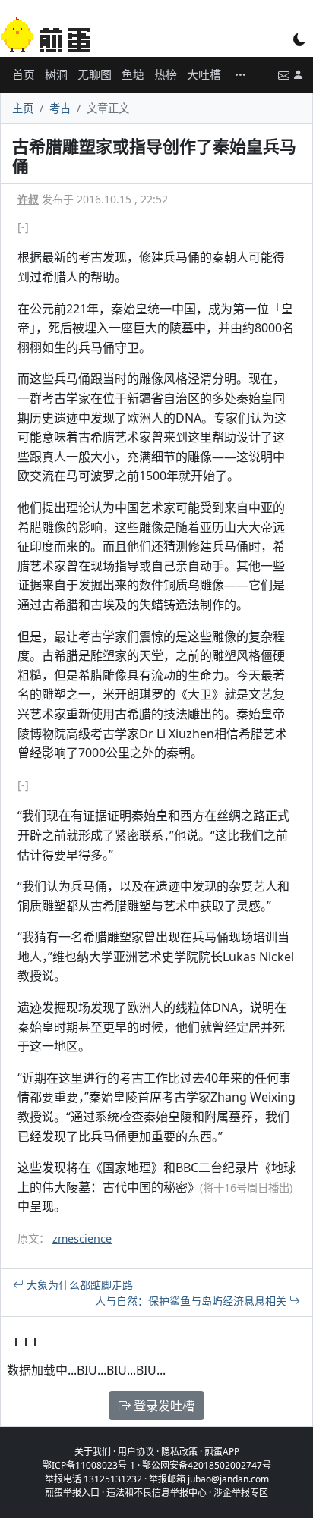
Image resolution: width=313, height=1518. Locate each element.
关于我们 (92, 1451)
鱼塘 (133, 74)
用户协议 (136, 1451)
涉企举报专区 (240, 1492)
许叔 (28, 199)
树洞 (56, 74)
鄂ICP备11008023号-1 (89, 1465)
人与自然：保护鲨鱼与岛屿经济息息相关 (192, 1300)
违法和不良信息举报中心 (156, 1492)
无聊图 (94, 74)
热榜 (165, 74)
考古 (60, 108)
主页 (22, 108)
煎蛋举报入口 (72, 1492)
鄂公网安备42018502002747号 (206, 1465)
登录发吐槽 (162, 1405)
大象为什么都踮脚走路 (78, 1285)
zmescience (82, 1238)
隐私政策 (179, 1451)
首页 (23, 74)
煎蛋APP (221, 1451)
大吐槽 (204, 74)
